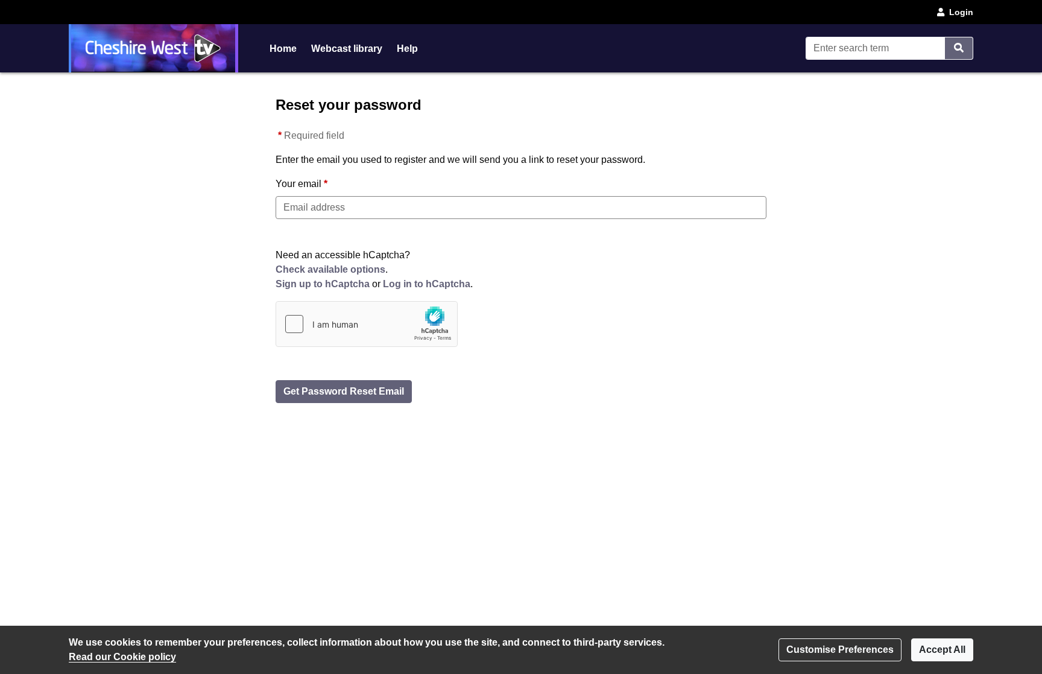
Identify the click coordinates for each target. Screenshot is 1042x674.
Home (283, 48)
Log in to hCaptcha (426, 284)
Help (407, 48)
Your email (298, 184)
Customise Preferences (840, 649)
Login (961, 12)
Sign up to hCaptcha (323, 284)
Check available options (330, 269)
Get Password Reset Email (343, 391)
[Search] (959, 48)
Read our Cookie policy (122, 657)
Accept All (942, 649)
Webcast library (346, 48)
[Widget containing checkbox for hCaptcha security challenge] (367, 324)
